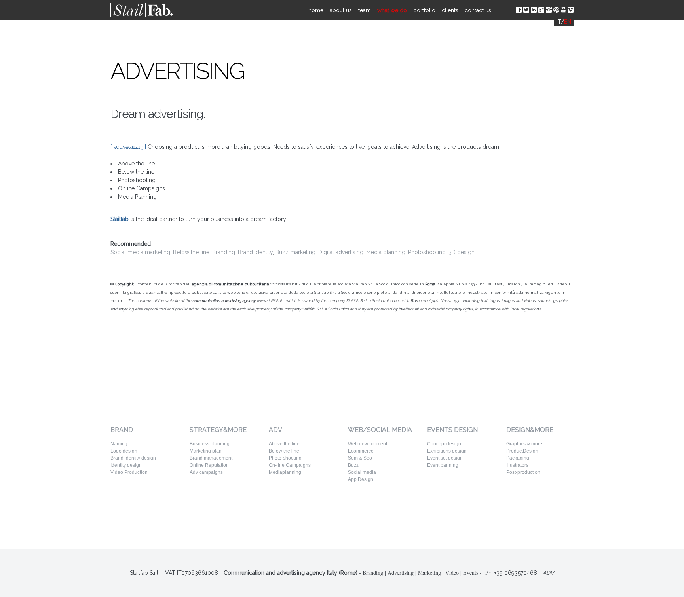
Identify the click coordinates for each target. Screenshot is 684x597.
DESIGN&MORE (529, 429)
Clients (450, 10)
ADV (275, 429)
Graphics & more (524, 444)
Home (315, 10)
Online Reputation (209, 465)
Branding (223, 252)
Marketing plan (206, 451)
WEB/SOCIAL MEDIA (380, 429)
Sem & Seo (360, 458)
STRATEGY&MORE (218, 429)
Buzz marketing (295, 252)
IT (559, 22)
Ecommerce (361, 451)
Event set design (445, 458)
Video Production (129, 472)
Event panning (442, 465)
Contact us (478, 10)
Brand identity (255, 252)
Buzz (353, 465)
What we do (392, 10)
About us (341, 10)
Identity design (126, 465)
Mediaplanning (285, 472)
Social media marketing (140, 252)
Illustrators (517, 465)
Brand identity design (133, 458)
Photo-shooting (285, 458)
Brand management (211, 458)
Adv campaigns (206, 472)
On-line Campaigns (290, 465)
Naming (118, 444)
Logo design (123, 451)
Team (364, 10)
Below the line (191, 252)
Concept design (444, 444)
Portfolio (424, 10)
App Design (360, 479)
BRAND (121, 429)
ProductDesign (522, 451)
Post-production (523, 472)
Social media (362, 472)
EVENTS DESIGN (452, 429)
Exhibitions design (447, 451)
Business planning (210, 444)
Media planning (385, 252)
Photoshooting (427, 252)
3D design (461, 252)
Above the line (284, 444)
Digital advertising (340, 252)
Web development (367, 444)
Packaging (517, 458)
